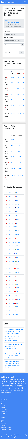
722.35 (20, 168)
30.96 (12, 157)
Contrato (3, 424)
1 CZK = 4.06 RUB (12, 280)
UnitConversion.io (21, 435)
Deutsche (4, 409)
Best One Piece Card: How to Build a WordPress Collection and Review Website (13, 338)
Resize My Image (6, 427)
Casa (6, 20)
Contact (3, 422)
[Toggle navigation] (24, 2)
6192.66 (13, 176)
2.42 (18, 94)
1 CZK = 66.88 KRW (12, 299)
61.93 (12, 162)
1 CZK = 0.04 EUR (12, 192)
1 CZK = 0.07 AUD (12, 208)
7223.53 (20, 176)
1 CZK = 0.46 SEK (12, 230)
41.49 (12, 105)
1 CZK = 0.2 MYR (11, 253)
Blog (2, 420)
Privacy (3, 425)
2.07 (12, 94)
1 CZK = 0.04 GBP (12, 200)
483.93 (19, 113)
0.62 (12, 140)
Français (3, 404)
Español (3, 405)
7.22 (19, 151)
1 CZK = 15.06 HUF (12, 261)
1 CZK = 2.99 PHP (12, 223)
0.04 (12, 77)
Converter (7, 31)
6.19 (12, 151)
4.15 (12, 100)
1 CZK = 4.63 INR (11, 295)
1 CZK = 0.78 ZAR (12, 250)
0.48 (18, 88)
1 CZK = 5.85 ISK (11, 265)
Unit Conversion (10, 2)
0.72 (19, 140)
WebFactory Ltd (12, 437)
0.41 (12, 88)
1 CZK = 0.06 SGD (12, 276)
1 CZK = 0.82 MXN (12, 215)
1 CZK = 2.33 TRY (12, 238)
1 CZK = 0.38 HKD (12, 257)
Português (4, 411)
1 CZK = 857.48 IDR (12, 242)
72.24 (19, 162)
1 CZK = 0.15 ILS (11, 314)
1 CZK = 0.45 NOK (12, 234)
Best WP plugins (6, 429)
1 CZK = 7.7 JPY (11, 246)
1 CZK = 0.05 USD (12, 196)
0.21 (12, 83)
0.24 (18, 83)
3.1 (12, 145)
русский (3, 413)
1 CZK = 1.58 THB (12, 303)
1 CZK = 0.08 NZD (12, 211)
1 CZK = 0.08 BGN (12, 272)
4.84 (18, 100)
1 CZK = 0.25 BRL (12, 307)
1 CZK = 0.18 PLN (11, 310)
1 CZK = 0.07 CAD (12, 204)
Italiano (3, 407)
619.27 (13, 168)
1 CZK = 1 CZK (11, 227)
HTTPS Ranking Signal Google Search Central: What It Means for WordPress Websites (14, 331)
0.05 (18, 77)
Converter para (8, 37)
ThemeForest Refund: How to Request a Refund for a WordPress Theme (13, 346)
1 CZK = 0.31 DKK (12, 291)
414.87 (13, 113)
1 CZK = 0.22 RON (12, 284)
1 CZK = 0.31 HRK (12, 269)
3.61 (19, 145)
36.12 (19, 157)
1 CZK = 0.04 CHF (12, 288)
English (3, 402)
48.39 (18, 105)
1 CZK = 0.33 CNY (12, 219)
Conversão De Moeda (13, 22)
